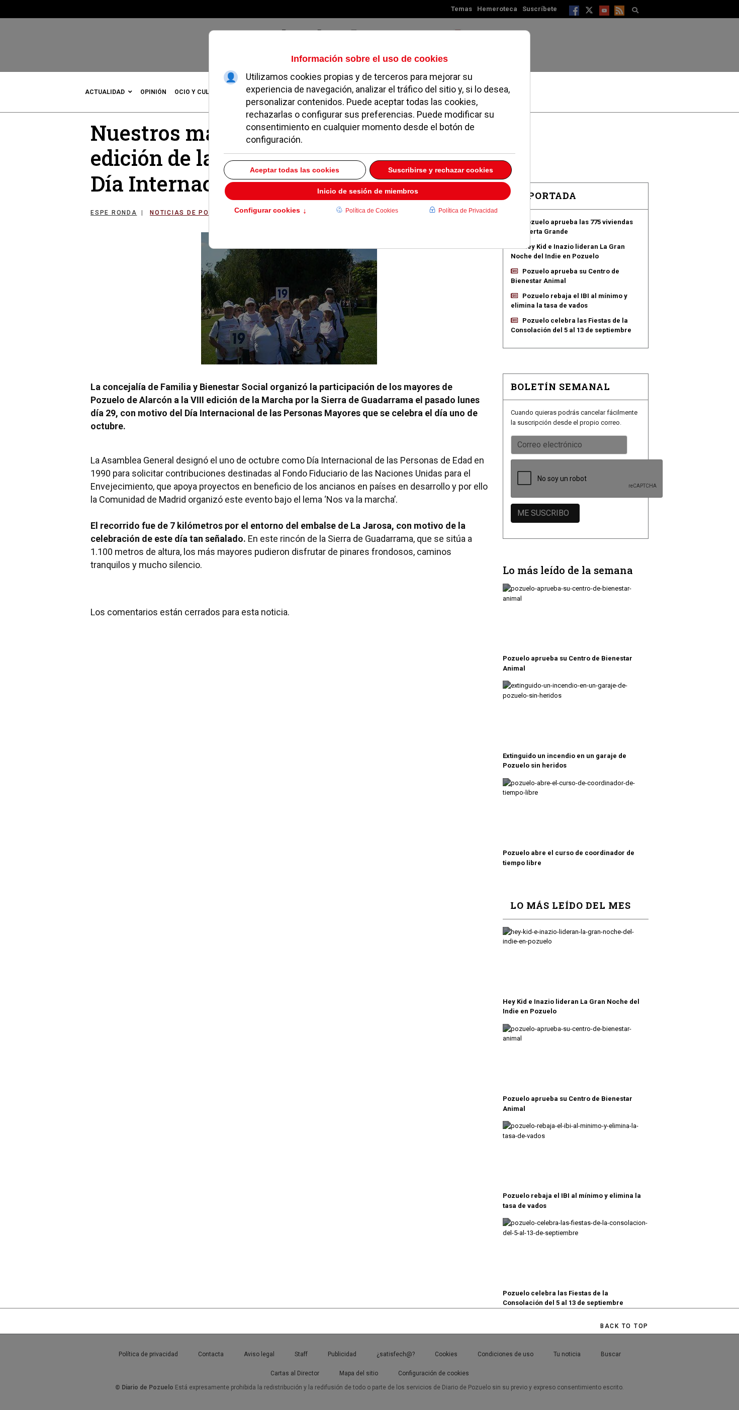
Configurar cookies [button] (270, 211)
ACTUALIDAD (105, 92)
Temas (461, 9)
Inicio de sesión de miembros (367, 191)
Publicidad (342, 1354)
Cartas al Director (294, 1373)
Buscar (611, 1354)
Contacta (211, 1354)
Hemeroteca (497, 9)
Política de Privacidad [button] (468, 210)
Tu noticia (567, 1354)
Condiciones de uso (505, 1354)
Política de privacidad (148, 1354)
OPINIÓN (153, 92)
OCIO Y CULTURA (199, 92)
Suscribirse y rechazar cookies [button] (440, 170)
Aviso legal (259, 1354)
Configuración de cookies (433, 1373)
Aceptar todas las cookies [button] (294, 170)
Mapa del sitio (358, 1373)
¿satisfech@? (396, 1354)
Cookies (446, 1354)
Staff (301, 1354)
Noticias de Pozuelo (191, 212)
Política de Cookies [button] (371, 210)
